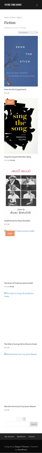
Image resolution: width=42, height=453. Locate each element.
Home (6, 17)
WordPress (22, 449)
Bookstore (21, 436)
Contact (31, 436)
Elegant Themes (22, 446)
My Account (9, 436)
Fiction (12, 17)
